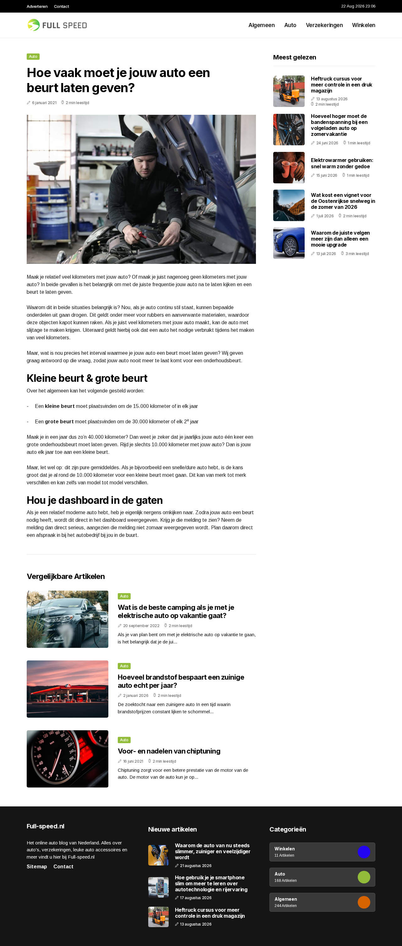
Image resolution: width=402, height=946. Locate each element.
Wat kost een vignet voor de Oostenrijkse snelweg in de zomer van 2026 (343, 201)
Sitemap (37, 866)
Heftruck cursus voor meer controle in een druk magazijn (341, 84)
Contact (61, 6)
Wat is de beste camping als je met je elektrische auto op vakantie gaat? (176, 611)
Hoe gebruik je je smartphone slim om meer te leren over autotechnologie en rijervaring (211, 884)
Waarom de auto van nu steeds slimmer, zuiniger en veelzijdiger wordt (213, 851)
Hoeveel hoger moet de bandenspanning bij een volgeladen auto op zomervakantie (339, 125)
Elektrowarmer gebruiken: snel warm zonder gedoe (342, 163)
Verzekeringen (324, 25)
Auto (290, 25)
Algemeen (261, 25)
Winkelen (363, 25)
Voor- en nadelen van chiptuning (169, 751)
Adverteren (37, 6)
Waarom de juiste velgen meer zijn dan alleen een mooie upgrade (340, 239)
